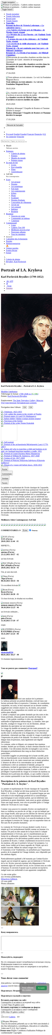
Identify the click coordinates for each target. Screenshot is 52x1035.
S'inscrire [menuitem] (20, 137)
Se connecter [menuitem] (11, 137)
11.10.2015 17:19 (8, 621)
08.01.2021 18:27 (8, 655)
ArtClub (12, 175)
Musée (12, 147)
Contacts (22, 1028)
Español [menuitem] (23, 134)
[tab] (9, 281)
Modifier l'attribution (9, 392)
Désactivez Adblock (9, 879)
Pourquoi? (32, 668)
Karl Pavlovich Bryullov (17, 396)
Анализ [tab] (9, 288)
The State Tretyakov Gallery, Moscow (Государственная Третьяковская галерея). (22, 401)
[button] (12, 14)
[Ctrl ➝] (7, 442)
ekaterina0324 (7, 652)
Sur (17, 1028)
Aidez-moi (5, 1028)
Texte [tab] (9, 286)
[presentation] (28, 290)
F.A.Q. (13, 1028)
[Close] (26, 141)
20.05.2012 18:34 (8, 568)
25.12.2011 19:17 (8, 554)
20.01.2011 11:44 (8, 541)
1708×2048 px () (28, 394)
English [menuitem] (17, 134)
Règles (14, 1030)
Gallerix (12, 1017)
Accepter (41, 988)
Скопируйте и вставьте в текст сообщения (19, 1010)
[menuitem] (44, 134)
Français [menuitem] (30, 134)
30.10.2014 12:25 (8, 607)
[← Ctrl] (17, 423)
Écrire (25, 530)
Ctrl (24, 407)
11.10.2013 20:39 (8, 594)
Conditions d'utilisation (26, 1030)
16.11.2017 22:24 (8, 634)
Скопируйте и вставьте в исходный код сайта (20, 1002)
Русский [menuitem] (9, 134)
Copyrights (17, 1033)
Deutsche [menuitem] (38, 134)
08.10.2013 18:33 (8, 581)
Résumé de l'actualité (15, 125)
